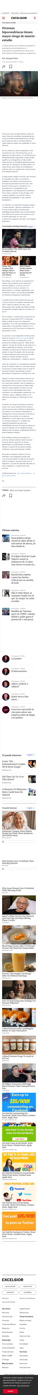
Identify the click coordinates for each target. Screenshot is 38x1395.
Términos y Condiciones (27, 1298)
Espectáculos (7, 1332)
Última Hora (24, 1313)
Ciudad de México (9, 1324)
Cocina (22, 1328)
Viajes (22, 1340)
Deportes (6, 1328)
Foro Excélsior (7, 1344)
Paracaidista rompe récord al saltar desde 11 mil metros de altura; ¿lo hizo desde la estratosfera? (23, 542)
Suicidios (26, 490)
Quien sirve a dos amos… (19, 698)
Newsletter (27, 1286)
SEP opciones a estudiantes (28, 13)
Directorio (5, 1298)
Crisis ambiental (8, 1348)
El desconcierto (19, 671)
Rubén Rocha (15, 13)
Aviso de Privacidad (8, 1302)
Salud (20, 490)
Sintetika (5, 1336)
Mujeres (5, 1367)
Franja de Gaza (8, 1352)
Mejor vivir (14, 490)
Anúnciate (10, 1292)
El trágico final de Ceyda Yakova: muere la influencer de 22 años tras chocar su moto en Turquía (23, 560)
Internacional (7, 1317)
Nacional (5, 1313)
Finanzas (5, 1320)
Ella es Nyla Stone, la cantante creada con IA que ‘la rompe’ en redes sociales (22, 597)
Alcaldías (23, 1324)
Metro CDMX (7, 1356)
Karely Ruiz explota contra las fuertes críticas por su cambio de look (22, 578)
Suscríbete (28, 1292)
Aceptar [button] (10, 1391)
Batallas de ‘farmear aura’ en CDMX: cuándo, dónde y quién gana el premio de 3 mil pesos (23, 615)
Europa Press (12, 58)
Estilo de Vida (25, 1336)
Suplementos (25, 1309)
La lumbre (16, 658)
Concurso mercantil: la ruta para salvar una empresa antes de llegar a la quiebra (23, 713)
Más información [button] (23, 1386)
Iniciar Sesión (10, 1286)
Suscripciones (25, 1367)
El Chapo (5, 1360)
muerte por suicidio (22, 338)
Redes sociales (25, 1320)
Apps (22, 1348)
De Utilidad (24, 1344)
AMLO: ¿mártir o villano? (19, 685)
